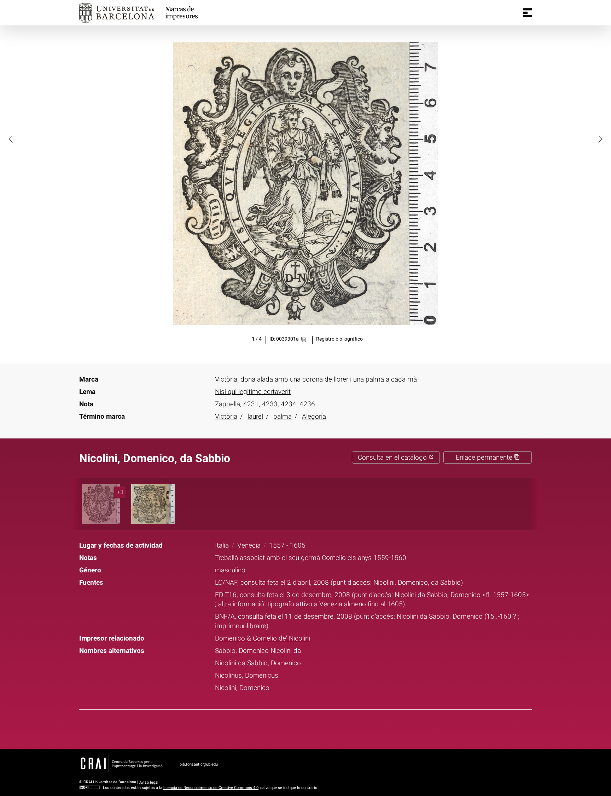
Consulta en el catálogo (393, 457)
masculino (230, 570)
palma (282, 416)
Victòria (226, 416)
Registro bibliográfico (339, 339)
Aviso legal (148, 782)
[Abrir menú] (527, 12)
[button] (11, 139)
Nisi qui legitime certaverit (253, 392)
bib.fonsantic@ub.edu (199, 764)
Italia (222, 545)
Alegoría (314, 416)
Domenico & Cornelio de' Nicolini (262, 638)
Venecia (249, 545)
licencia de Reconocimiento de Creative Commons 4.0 (210, 787)
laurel (255, 416)
